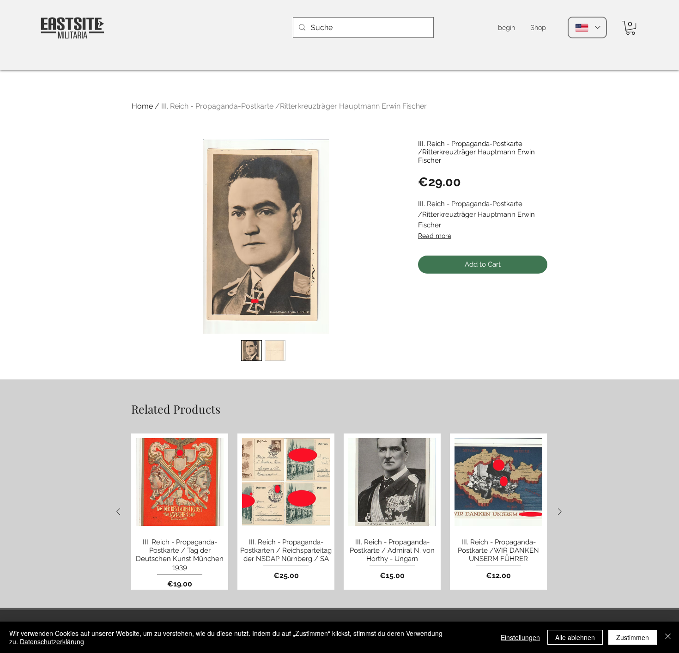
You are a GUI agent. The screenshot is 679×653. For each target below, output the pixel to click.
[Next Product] (559, 511)
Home (142, 106)
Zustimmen (632, 637)
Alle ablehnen (575, 637)
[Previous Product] (118, 511)
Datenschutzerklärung (52, 641)
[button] (630, 28)
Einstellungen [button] (520, 637)
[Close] (667, 637)
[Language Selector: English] (587, 27)
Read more (434, 235)
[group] (339, 511)
